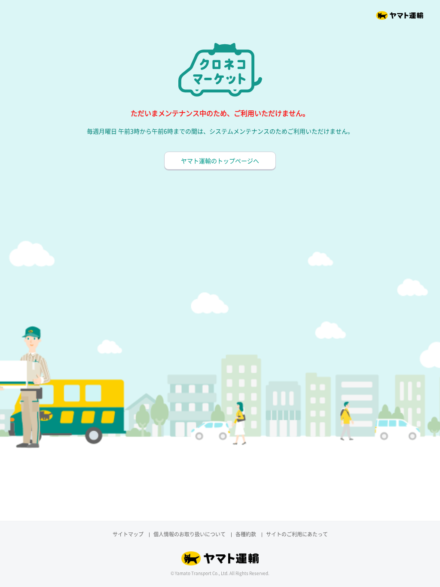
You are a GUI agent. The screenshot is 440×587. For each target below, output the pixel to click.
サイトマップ (128, 534)
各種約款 (245, 534)
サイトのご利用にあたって (297, 534)
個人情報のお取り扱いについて (189, 534)
